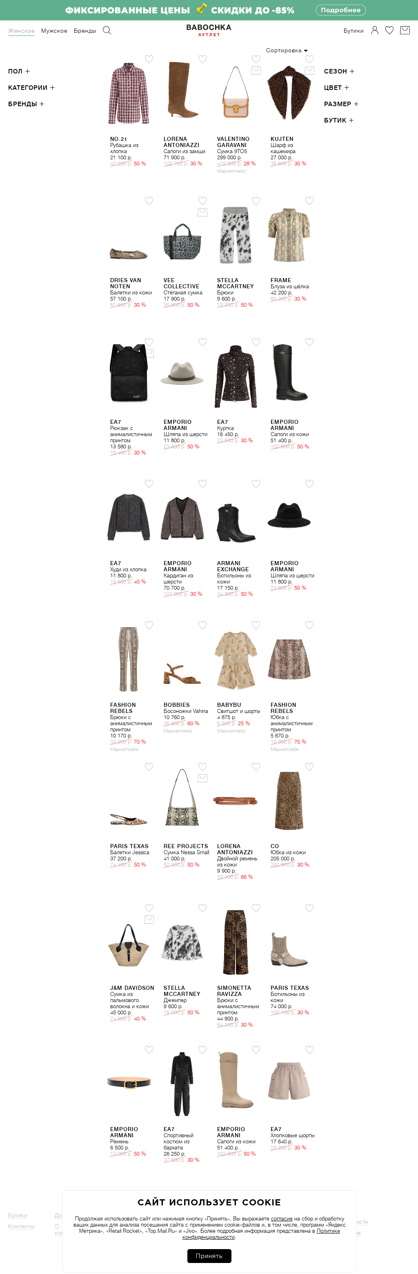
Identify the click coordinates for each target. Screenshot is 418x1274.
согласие (282, 1219)
